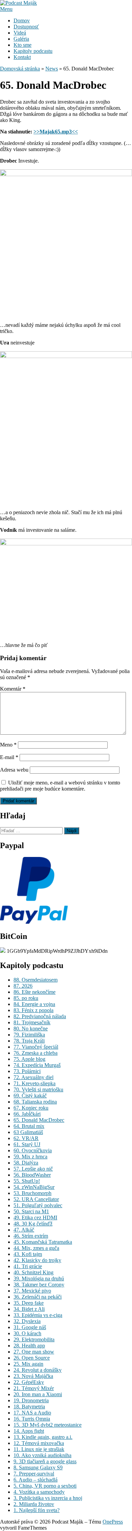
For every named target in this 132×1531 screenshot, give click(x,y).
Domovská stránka (20, 68)
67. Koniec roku (31, 1108)
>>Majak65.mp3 (56, 131)
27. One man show (34, 1352)
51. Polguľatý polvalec (38, 1205)
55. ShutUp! (27, 1181)
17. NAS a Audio (32, 1412)
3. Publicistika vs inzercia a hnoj (48, 1498)
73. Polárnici (27, 1071)
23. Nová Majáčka (33, 1376)
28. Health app (29, 1345)
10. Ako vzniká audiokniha (42, 1455)
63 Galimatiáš (28, 1132)
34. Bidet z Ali (29, 1309)
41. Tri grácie (28, 1266)
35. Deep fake (29, 1303)
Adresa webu (14, 770)
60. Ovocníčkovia (33, 1150)
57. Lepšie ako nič (33, 1169)
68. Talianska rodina (35, 1102)
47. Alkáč (24, 1230)
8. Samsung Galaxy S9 (38, 1467)
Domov (22, 20)
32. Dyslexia (27, 1321)
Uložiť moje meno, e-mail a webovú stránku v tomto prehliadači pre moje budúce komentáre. (60, 786)
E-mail (9, 757)
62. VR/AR (26, 1138)
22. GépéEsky (29, 1382)
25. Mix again (28, 1364)
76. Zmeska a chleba (36, 1053)
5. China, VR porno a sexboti (45, 1486)
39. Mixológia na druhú (39, 1278)
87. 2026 (23, 986)
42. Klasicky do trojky (37, 1260)
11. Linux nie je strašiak (39, 1449)
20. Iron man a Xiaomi (38, 1394)
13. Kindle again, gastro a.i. (43, 1437)
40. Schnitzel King (33, 1272)
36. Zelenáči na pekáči (38, 1297)
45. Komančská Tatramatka (43, 1242)
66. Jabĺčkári (27, 1114)
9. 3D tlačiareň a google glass (45, 1461)
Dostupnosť (26, 26)
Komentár (12, 689)
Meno (8, 745)
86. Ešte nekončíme (35, 992)
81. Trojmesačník (32, 1022)
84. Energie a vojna (34, 1004)
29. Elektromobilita (34, 1339)
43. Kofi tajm (28, 1254)
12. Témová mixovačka (39, 1443)
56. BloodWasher (32, 1175)
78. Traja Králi (29, 1041)
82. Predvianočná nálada (40, 1016)
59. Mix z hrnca (30, 1156)
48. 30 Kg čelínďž (33, 1223)
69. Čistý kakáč (30, 1095)
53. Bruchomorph (32, 1193)
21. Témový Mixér (34, 1388)
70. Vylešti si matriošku (38, 1089)
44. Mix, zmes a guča (36, 1248)
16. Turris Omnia (32, 1419)
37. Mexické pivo (32, 1291)
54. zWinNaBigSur (34, 1187)
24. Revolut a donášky (38, 1370)
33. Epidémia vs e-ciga (38, 1315)
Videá (20, 33)
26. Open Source (32, 1358)
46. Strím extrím (31, 1236)
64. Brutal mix (29, 1126)
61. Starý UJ (27, 1144)
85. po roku (26, 998)
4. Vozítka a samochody (39, 1492)
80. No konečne (31, 1028)
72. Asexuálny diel (33, 1077)
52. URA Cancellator (36, 1199)
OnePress (113, 1522)
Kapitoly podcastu (33, 51)
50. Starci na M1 (31, 1211)
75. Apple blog (29, 1059)
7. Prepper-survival (34, 1473)
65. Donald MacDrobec (39, 1120)
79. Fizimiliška (29, 1034)
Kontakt (22, 57)
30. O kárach (27, 1333)
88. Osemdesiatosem (36, 980)
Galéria (21, 39)
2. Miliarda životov (34, 1504)
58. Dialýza (26, 1163)
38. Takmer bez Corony (39, 1284)
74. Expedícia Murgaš (37, 1065)
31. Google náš (30, 1327)
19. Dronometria (31, 1400)
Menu (6, 9)
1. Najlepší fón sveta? (37, 1510)
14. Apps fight (29, 1431)
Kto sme (22, 45)
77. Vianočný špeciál (36, 1047)
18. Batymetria (29, 1406)
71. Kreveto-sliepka (35, 1083)
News (51, 68)
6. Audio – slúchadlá (36, 1480)
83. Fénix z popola (33, 1010)
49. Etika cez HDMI (35, 1217)
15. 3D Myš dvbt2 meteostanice (48, 1425)
